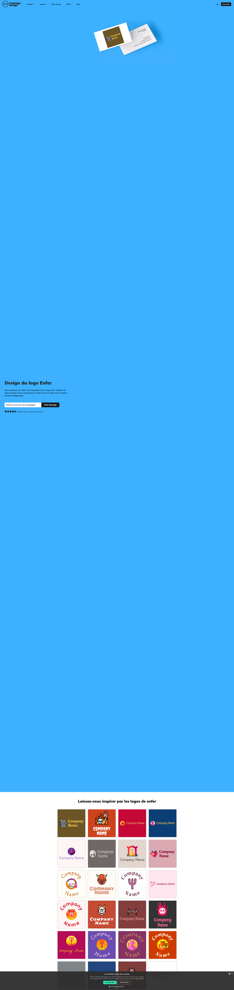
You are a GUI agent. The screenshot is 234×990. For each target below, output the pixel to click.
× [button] (232, 973)
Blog (78, 4)
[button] (117, 987)
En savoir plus (140, 978)
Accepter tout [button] (110, 982)
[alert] (117, 980)
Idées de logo (56, 4)
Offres (69, 4)
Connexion (226, 4)
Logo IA (43, 4)
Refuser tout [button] (124, 982)
